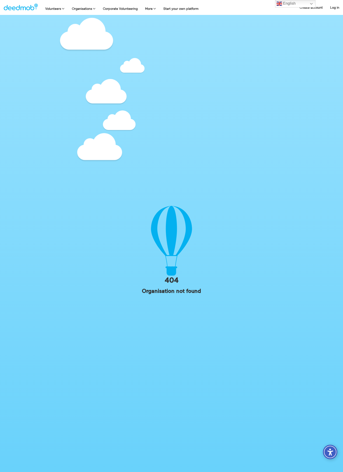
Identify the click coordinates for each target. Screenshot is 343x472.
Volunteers (53, 8)
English (289, 3)
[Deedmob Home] (21, 7)
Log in (334, 7)
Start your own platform (181, 9)
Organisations (82, 8)
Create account (311, 7)
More (149, 8)
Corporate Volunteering (120, 9)
